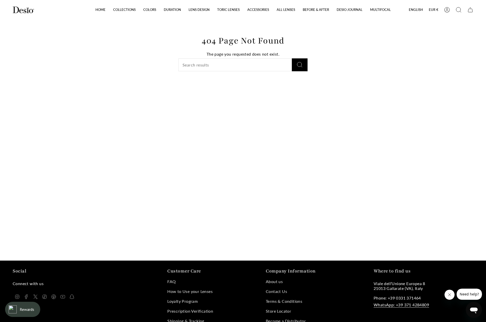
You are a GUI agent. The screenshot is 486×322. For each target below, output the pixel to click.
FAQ (171, 281)
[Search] (300, 64)
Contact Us (276, 291)
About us (274, 281)
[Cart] (470, 10)
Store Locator (278, 311)
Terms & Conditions (284, 301)
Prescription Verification (190, 311)
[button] (124, 10)
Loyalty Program (182, 301)
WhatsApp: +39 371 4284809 (401, 304)
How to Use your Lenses (190, 291)
